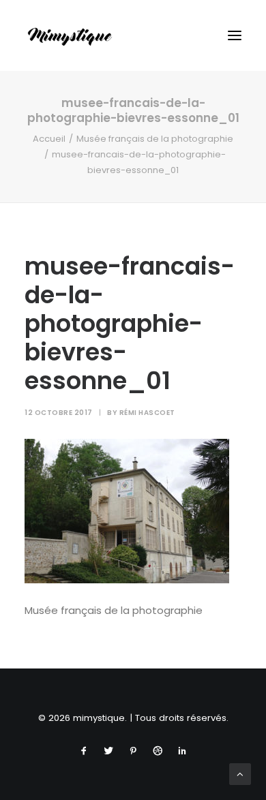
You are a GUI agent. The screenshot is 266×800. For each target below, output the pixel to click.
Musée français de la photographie (154, 138)
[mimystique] (70, 35)
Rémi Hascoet (147, 412)
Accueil (49, 138)
